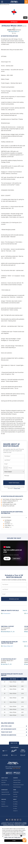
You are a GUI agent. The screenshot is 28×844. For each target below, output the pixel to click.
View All (25, 610)
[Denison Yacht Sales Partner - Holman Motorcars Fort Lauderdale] (23, 751)
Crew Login (15, 796)
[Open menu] (2, 2)
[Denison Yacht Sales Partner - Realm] (23, 755)
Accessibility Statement (8, 825)
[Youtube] (7, 820)
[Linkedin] (15, 820)
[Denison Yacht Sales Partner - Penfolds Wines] (14, 751)
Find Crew (15, 794)
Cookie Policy (17, 823)
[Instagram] (12, 820)
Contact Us (15, 810)
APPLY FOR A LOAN (6, 726)
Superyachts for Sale (5, 792)
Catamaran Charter (16, 782)
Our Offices (15, 804)
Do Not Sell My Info (19, 825)
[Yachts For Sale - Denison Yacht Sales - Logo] (13, 2)
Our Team (15, 808)
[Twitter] (20, 820)
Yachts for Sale (4, 780)
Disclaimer (23, 823)
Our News (15, 806)
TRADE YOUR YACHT (6, 732)
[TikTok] (18, 820)
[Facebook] (10, 820)
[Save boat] (26, 6)
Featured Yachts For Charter (18, 784)
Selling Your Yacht (4, 806)
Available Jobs (15, 792)
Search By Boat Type (5, 784)
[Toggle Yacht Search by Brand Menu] (26, 2)
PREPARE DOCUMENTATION (8, 735)
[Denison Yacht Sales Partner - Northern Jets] (5, 751)
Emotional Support (7, 626)
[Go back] (2, 6)
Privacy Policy (17, 488)
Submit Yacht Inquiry (14, 482)
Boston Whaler (9, 36)
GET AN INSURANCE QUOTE (8, 729)
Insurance (3, 804)
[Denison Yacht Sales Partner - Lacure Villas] (5, 755)
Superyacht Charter (17, 780)
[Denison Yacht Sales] (12, 763)
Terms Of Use (10, 823)
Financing (3, 801)
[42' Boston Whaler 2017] (11, 651)
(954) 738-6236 (16, 768)
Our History (15, 801)
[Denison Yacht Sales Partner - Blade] (14, 755)
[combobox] (5, 468)
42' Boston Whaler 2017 (8, 659)
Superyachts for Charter (5, 794)
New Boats (3, 782)
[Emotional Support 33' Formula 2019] (11, 619)
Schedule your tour (14, 599)
